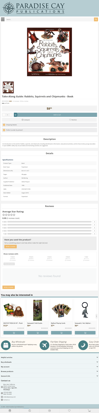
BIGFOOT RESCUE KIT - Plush (13, 323)
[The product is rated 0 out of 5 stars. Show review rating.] (20, 328)
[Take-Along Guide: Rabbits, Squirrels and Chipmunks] (49, 52)
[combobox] (51, 19)
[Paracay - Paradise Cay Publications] (33, 8)
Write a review (24, 101)
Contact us (6, 400)
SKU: (3, 103)
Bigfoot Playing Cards (58, 323)
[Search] (96, 19)
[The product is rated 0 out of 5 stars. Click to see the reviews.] (5, 101)
